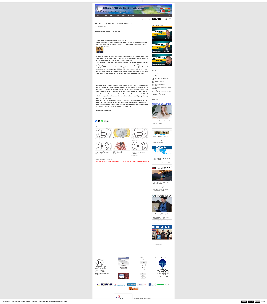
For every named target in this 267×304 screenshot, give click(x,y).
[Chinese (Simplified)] (164, 10)
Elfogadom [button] (251, 301)
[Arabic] (166, 10)
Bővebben (263, 301)
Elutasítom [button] (257, 301)
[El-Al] (107, 286)
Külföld (105, 15)
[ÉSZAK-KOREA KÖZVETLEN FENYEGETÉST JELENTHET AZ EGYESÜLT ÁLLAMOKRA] (139, 146)
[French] (161, 10)
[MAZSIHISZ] (119, 286)
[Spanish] (166, 8)
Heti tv (154, 70)
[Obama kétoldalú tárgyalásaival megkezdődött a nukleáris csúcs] (139, 133)
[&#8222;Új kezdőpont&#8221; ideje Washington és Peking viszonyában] (121, 146)
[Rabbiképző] (153, 286)
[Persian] (169, 10)
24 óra (123, 15)
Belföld (98, 15)
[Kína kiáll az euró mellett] (121, 133)
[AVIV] (98, 286)
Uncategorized (109, 159)
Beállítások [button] (244, 301)
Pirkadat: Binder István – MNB (159, 38)
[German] (169, 8)
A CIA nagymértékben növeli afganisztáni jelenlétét (107, 161)
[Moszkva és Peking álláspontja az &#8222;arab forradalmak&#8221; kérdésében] (103, 146)
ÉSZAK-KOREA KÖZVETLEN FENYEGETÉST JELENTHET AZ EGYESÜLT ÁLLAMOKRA (139, 152)
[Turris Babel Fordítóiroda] (131, 286)
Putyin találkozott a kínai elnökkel (102, 137)
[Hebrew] (164, 8)
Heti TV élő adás (146, 19)
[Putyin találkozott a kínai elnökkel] (103, 133)
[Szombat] (150, 286)
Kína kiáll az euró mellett (118, 137)
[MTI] (145, 286)
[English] (161, 8)
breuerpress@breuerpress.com (105, 267)
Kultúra (111, 15)
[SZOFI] (140, 286)
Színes (117, 15)
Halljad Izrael (131, 15)
